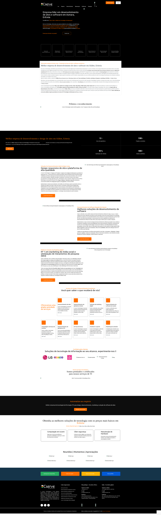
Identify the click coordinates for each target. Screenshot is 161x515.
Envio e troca (63, 511)
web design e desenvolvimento (92, 70)
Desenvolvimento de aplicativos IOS (67, 491)
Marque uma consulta (90, 473)
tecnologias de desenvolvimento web (60, 186)
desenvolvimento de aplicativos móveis (107, 70)
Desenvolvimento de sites (63, 78)
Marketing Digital (103, 71)
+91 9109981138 (105, 489)
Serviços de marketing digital (66, 493)
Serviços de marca (64, 487)
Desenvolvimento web (47, 25)
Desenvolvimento (70, 6)
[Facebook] (42, 505)
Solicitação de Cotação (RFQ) (49, 473)
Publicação (84, 6)
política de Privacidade (56, 511)
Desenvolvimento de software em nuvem (68, 496)
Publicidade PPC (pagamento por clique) (69, 26)
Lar (58, 6)
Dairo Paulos (92, 426)
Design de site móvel (75, 178)
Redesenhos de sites (55, 178)
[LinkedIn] (45, 505)
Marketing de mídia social (73, 78)
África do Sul (67, 272)
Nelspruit (62, 272)
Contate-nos (67, 33)
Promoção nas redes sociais (48, 265)
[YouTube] (48, 505)
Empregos (90, 6)
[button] (40, 357)
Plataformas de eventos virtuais (67, 498)
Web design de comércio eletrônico (65, 178)
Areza (46, 174)
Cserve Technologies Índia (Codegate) (68, 500)
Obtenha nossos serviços (80, 409)
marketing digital (58, 269)
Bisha (89, 426)
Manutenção (77, 6)
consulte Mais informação (48, 195)
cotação (118, 2)
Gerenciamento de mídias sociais (57, 28)
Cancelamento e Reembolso (71, 511)
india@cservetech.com (106, 492)
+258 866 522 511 (84, 489)
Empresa (62, 6)
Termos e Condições (47, 511)
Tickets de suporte (110, 2)
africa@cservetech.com (85, 492)
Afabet (112, 78)
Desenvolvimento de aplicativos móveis (60, 25)
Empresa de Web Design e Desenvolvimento (69, 494)
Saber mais (10, 148)
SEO (42, 260)
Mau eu (43, 83)
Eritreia (78, 28)
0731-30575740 (111, 489)
